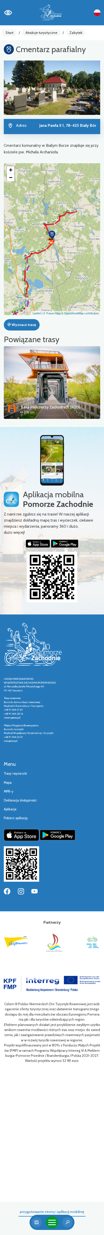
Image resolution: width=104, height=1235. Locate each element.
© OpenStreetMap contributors (80, 313)
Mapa (8, 783)
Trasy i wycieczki (15, 773)
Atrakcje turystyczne (41, 32)
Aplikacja (10, 809)
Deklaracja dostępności (20, 800)
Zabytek (75, 32)
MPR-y (8, 791)
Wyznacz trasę (23, 324)
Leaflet (37, 313)
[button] (52, 235)
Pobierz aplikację (16, 818)
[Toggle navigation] (52, 1222)
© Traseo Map (52, 313)
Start (9, 32)
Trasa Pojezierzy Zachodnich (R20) (50, 407)
